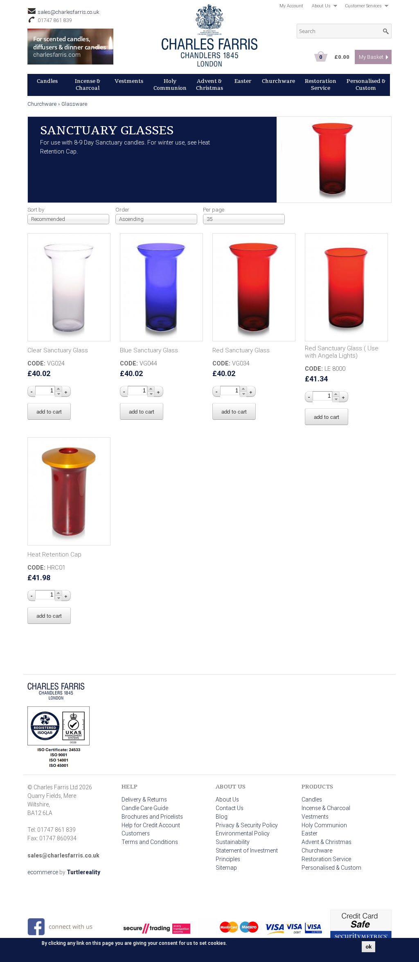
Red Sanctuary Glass (241, 350)
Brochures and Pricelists (152, 816)
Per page (213, 210)
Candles (47, 81)
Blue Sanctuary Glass (149, 350)
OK (368, 947)
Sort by (35, 210)
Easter (242, 81)
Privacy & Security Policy (247, 825)
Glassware (74, 104)
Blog (222, 816)
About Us (319, 7)
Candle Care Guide (145, 808)
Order (122, 210)
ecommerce (42, 872)
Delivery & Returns (144, 799)
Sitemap (226, 867)
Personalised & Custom (366, 84)
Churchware (278, 81)
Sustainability (233, 842)
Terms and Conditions (150, 842)
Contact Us (229, 808)
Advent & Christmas (209, 84)
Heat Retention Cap (54, 554)
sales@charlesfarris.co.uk (68, 12)
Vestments (129, 81)
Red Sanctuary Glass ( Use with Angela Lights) (341, 352)
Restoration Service (320, 84)
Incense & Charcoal (87, 84)
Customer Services (361, 7)
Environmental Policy (243, 833)
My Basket (371, 57)
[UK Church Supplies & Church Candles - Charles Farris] (210, 64)
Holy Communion (170, 84)
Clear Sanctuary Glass (57, 350)
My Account (291, 6)
